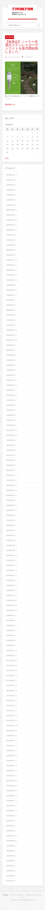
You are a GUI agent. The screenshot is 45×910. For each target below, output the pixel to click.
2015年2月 (10, 831)
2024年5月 (10, 305)
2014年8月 (10, 851)
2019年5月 (10, 575)
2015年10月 (10, 791)
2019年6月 (10, 570)
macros (10, 57)
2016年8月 (10, 741)
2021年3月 (10, 475)
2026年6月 (10, 180)
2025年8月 (10, 230)
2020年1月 (10, 535)
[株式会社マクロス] (23, 15)
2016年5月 (10, 756)
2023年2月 (10, 370)
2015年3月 (10, 826)
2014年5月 (10, 866)
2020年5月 (10, 520)
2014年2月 (10, 881)
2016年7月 (10, 746)
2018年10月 (10, 610)
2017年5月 (10, 695)
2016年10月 (10, 731)
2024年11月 (10, 275)
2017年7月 (10, 685)
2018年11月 (10, 605)
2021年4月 (10, 470)
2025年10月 (10, 220)
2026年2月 (10, 200)
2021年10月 (10, 440)
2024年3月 (10, 315)
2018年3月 (10, 645)
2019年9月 (10, 555)
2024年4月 (10, 310)
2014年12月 (10, 836)
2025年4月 (10, 250)
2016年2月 (10, 771)
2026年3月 (10, 195)
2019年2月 (10, 590)
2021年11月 (10, 435)
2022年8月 (10, 395)
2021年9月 (10, 445)
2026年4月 (10, 190)
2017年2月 (10, 711)
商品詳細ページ (10, 104)
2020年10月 (10, 495)
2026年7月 (10, 175)
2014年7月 (10, 856)
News (18, 57)
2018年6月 (10, 630)
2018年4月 (10, 640)
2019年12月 (10, 540)
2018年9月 (10, 615)
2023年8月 (10, 345)
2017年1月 (10, 716)
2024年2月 (10, 320)
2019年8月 (10, 560)
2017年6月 (10, 690)
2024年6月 (10, 300)
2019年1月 (10, 595)
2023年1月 (10, 375)
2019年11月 (10, 545)
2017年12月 (10, 660)
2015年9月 (10, 796)
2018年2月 (10, 650)
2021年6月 (10, 460)
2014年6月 (10, 861)
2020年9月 (10, 500)
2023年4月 (10, 360)
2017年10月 (10, 670)
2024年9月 (10, 285)
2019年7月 (10, 565)
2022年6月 (10, 405)
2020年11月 (10, 490)
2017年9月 (10, 675)
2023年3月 (10, 365)
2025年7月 (10, 235)
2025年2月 (10, 260)
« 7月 (7, 158)
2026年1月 (10, 205)
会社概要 (5, 895)
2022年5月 (10, 410)
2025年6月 (10, 240)
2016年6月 (10, 751)
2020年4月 (10, 525)
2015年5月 (10, 816)
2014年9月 (10, 846)
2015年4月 (10, 821)
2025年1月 (10, 265)
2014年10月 (10, 841)
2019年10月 (10, 550)
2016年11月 (10, 726)
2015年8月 (10, 801)
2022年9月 (10, 390)
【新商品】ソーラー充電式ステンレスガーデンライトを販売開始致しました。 (21, 46)
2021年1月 (10, 480)
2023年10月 (10, 340)
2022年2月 (10, 420)
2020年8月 (10, 505)
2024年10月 (10, 280)
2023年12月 (10, 330)
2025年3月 (10, 255)
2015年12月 (10, 781)
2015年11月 (10, 786)
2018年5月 (10, 635)
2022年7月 (10, 400)
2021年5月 (10, 465)
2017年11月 (10, 665)
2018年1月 (10, 655)
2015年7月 (10, 806)
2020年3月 (10, 530)
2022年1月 (10, 425)
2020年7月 (10, 510)
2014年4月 (10, 871)
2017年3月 (10, 705)
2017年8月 (10, 680)
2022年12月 (10, 380)
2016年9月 (10, 736)
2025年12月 (10, 210)
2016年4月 (10, 761)
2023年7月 (10, 350)
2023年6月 (10, 355)
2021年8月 (10, 450)
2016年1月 (10, 776)
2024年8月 (10, 290)
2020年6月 (10, 515)
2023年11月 (10, 335)
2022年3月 (10, 415)
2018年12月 (10, 600)
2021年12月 (10, 430)
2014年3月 (10, 876)
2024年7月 (10, 295)
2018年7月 (10, 625)
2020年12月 (10, 485)
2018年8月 (10, 620)
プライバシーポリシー (17, 895)
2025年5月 (10, 245)
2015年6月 (10, 811)
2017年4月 (10, 700)
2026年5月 (10, 185)
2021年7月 (10, 455)
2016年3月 (10, 766)
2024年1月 (10, 325)
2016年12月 (10, 721)
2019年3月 (10, 585)
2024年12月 (10, 270)
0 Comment (28, 57)
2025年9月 (10, 225)
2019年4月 (10, 580)
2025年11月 (10, 215)
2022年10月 (10, 385)
